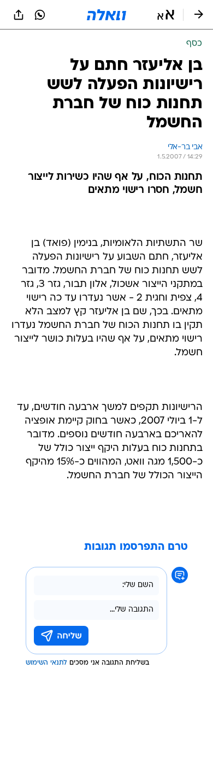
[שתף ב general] (19, 15)
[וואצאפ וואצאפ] (39, 14)
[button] (165, 15)
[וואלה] (106, 14)
